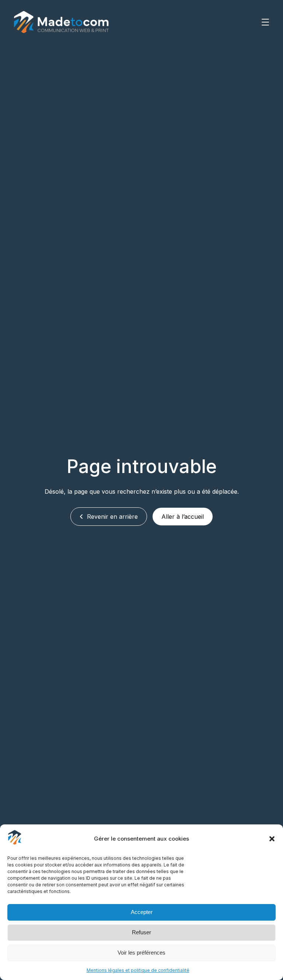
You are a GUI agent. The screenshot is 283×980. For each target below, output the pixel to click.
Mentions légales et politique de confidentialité (138, 970)
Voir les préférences (141, 952)
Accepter (142, 912)
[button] (272, 838)
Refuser (141, 932)
